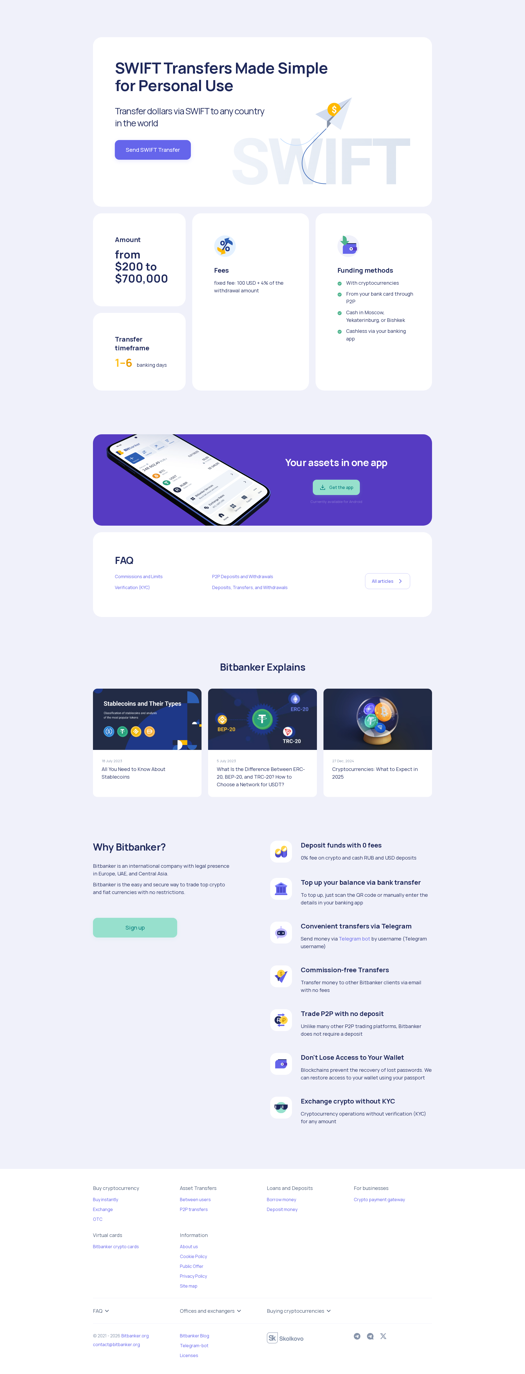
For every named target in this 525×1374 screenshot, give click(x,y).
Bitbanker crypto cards (116, 1247)
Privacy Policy (193, 1276)
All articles (382, 581)
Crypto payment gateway (379, 1200)
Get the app (341, 487)
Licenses (189, 1355)
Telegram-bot (194, 1346)
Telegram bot (354, 938)
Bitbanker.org (135, 1336)
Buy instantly (105, 1200)
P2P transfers (194, 1209)
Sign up (135, 927)
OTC (98, 1219)
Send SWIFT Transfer (153, 149)
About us (189, 1247)
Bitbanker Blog (194, 1336)
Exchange (103, 1209)
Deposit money (282, 1209)
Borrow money (281, 1200)
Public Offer (191, 1266)
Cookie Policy (193, 1256)
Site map (188, 1286)
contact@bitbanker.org (116, 1344)
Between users (195, 1200)
